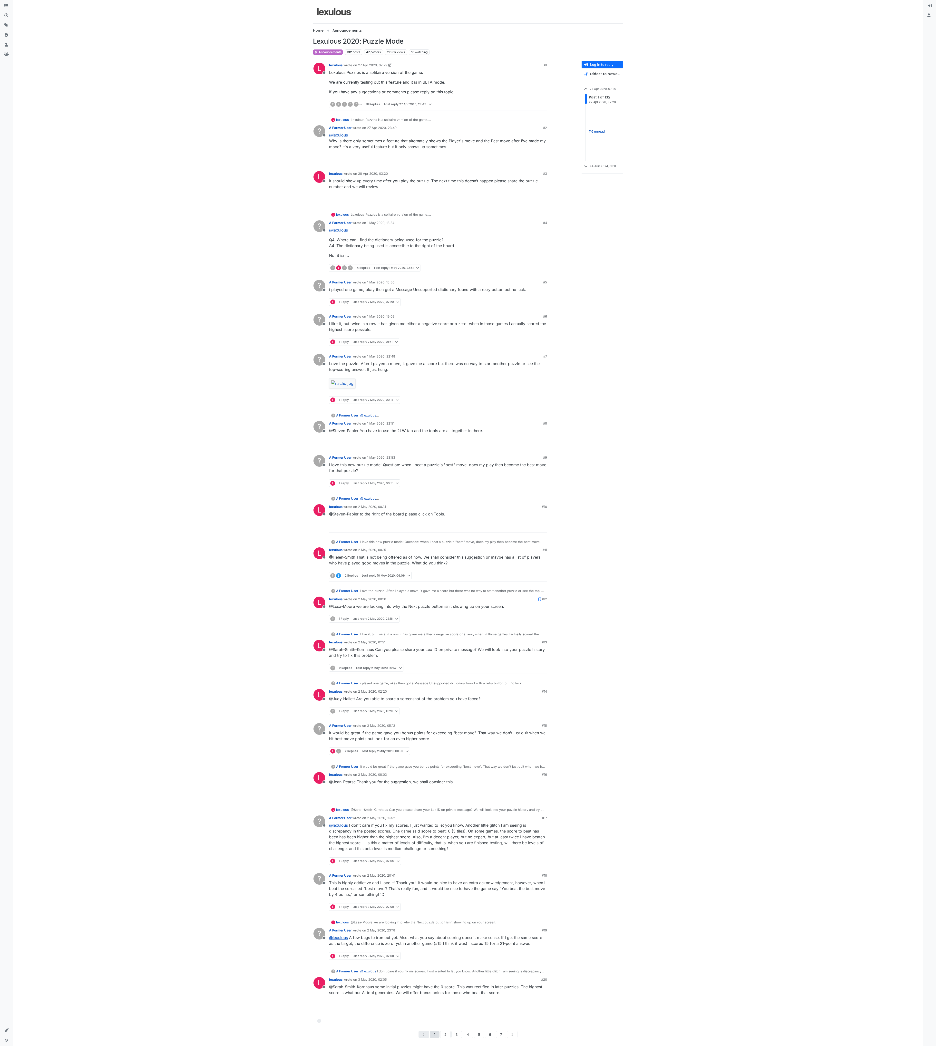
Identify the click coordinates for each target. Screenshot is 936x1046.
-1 (532, 104)
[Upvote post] (523, 104)
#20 (544, 979)
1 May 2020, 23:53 (381, 457)
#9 (545, 457)
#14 (544, 691)
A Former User (340, 128)
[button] (6, 1030)
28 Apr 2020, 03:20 (373, 173)
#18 (544, 875)
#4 (545, 223)
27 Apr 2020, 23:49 (382, 128)
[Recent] (6, 15)
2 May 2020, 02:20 (372, 691)
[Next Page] (512, 1034)
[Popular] (6, 35)
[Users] (6, 45)
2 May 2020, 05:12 (381, 725)
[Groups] (6, 54)
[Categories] (6, 6)
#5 (545, 282)
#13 (544, 642)
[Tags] (6, 25)
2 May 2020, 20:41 (381, 875)
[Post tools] (542, 104)
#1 (545, 65)
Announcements (329, 52)
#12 (544, 599)
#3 (545, 173)
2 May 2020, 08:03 (372, 774)
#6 (545, 316)
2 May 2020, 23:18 (381, 930)
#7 (545, 356)
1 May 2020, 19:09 (380, 316)
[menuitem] (929, 6)
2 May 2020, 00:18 (372, 599)
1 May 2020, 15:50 (380, 282)
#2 (545, 128)
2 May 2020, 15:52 (381, 818)
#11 (545, 550)
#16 (544, 774)
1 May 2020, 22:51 (380, 423)
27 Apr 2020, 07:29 (372, 65)
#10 (544, 507)
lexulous (335, 65)
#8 (545, 423)
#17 (544, 818)
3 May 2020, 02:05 (372, 979)
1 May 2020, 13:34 (380, 223)
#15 (544, 725)
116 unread (597, 131)
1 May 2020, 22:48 (381, 356)
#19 (544, 930)
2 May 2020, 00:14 (372, 507)
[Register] (929, 15)
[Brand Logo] (334, 12)
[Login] (929, 6)
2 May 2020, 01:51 (371, 642)
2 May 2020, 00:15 (372, 550)
